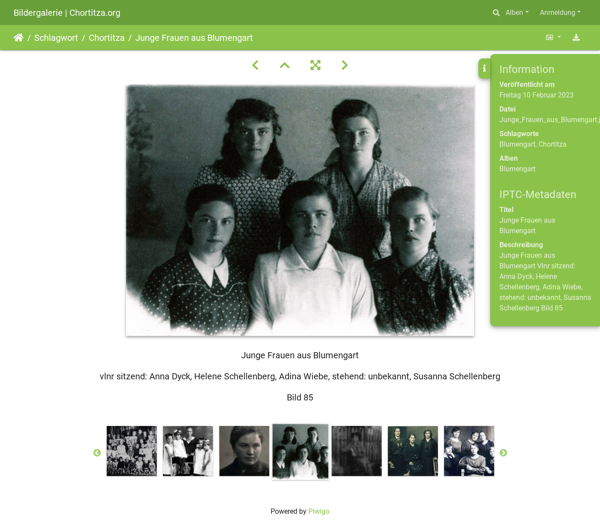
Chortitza (107, 37)
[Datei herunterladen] (576, 38)
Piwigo (318, 511)
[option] (132, 451)
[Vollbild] (315, 65)
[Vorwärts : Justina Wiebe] (345, 65)
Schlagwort (56, 37)
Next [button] (503, 453)
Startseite (19, 37)
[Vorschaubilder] (284, 65)
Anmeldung (557, 12)
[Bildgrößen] (553, 38)
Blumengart (517, 144)
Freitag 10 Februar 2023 (536, 95)
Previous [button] (97, 453)
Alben (514, 12)
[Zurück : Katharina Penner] (255, 65)
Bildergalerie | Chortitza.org (67, 12)
